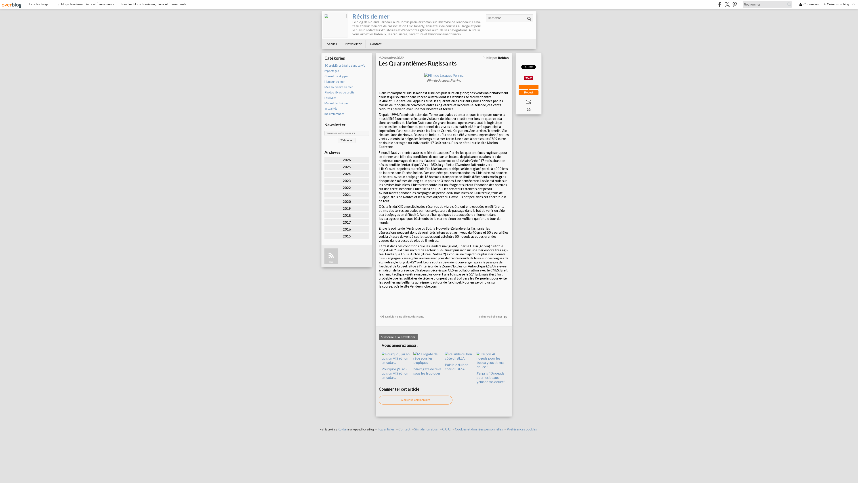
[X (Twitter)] (727, 4)
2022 (347, 188)
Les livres (330, 98)
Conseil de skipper (336, 76)
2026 (347, 160)
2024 (347, 174)
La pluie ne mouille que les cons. (404, 316)
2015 (347, 236)
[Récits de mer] (335, 25)
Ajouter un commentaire (415, 400)
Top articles (386, 429)
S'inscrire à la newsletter (398, 337)
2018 (347, 215)
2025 (347, 167)
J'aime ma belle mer (491, 316)
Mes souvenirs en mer (338, 87)
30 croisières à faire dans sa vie (344, 65)
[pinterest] (734, 4)
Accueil (332, 44)
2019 (347, 208)
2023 (347, 181)
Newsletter (353, 44)
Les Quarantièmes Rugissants (418, 63)
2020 (347, 201)
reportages (331, 71)
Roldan (343, 429)
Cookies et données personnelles (479, 429)
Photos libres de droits (339, 92)
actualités (330, 108)
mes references (334, 114)
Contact (376, 44)
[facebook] (720, 4)
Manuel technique (336, 103)
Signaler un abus (426, 429)
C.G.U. (446, 429)
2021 (347, 195)
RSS (331, 262)
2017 (347, 222)
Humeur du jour (334, 81)
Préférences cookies (522, 429)
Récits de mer (370, 16)
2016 (347, 229)
